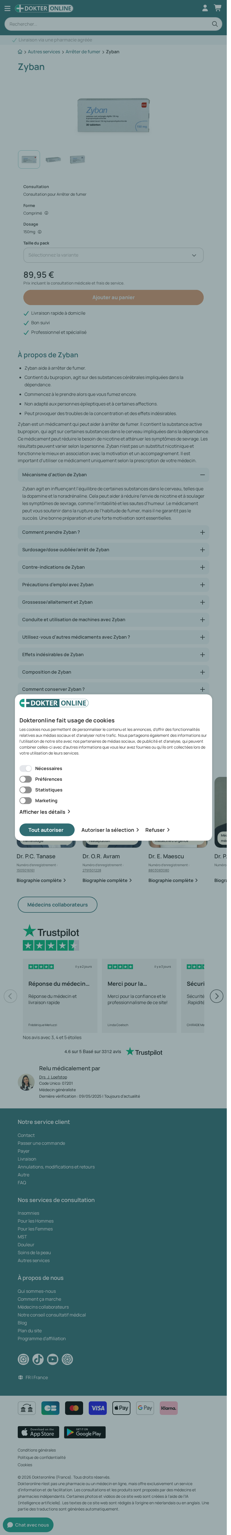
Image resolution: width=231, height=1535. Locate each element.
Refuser (155, 829)
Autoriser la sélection (107, 829)
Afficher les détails (42, 812)
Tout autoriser (45, 829)
